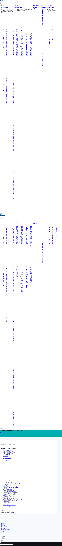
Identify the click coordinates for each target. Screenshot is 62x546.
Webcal (13, 512)
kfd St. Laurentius (27, 72)
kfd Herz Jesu (26, 50)
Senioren (52, 40)
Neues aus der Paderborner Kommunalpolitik (9, 505)
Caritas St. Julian (22, 67)
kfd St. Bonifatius (27, 53)
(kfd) (26, 46)
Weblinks (2, 531)
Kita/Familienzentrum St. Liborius (13, 153)
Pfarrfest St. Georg (5, 497)
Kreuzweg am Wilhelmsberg (7, 450)
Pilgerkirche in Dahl (31, 65)
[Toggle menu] (0, 3)
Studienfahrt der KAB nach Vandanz (8, 495)
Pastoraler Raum (4, 7)
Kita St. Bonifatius (13, 45)
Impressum (3, 536)
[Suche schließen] (0, 542)
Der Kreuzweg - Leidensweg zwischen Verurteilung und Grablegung (12, 477)
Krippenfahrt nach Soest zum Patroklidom (9, 452)
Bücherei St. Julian (22, 39)
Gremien (3, 50)
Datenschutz (3, 537)
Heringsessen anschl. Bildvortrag (7, 489)
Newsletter (3, 524)
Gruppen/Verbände (19, 7)
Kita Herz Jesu (13, 27)
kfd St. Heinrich (27, 65)
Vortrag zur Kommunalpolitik (7, 458)
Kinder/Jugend (17, 13)
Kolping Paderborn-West (31, 17)
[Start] (0, 432)
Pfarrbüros (3, 45)
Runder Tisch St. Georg (6, 475)
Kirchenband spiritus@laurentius (27, 27)
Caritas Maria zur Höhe (22, 48)
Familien (52, 30)
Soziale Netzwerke (4, 526)
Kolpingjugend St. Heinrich (17, 47)
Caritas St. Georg (22, 56)
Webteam (3, 89)
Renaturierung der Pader (6, 460)
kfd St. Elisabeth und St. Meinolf (27, 58)
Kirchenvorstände (3, 73)
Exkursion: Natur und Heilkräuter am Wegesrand (9, 493)
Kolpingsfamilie (31, 13)
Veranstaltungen (50, 7)
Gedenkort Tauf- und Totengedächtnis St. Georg (31, 57)
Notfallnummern (3, 528)
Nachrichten (43, 7)
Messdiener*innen (17, 56)
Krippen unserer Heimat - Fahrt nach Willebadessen (10, 481)
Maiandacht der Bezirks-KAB (7, 501)
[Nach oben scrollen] (0, 541)
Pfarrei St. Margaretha (6, 94)
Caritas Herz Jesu (22, 44)
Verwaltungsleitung (3, 38)
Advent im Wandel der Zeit (6, 454)
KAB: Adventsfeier (5, 456)
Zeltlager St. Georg (17, 61)
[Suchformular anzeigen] (1, 213)
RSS (9, 512)
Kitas (13, 15)
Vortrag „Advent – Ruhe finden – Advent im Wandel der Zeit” (11, 483)
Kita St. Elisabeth (13, 60)
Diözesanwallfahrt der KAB (6, 503)
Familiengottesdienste (56, 21)
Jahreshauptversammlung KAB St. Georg (8, 479)
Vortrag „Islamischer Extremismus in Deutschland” (10, 491)
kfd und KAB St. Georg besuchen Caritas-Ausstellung (10, 487)
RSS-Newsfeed (3, 525)
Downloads (3, 523)
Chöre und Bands (27, 13)
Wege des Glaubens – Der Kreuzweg (8, 507)
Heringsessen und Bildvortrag (7, 462)
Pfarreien (6, 16)
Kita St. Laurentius (13, 140)
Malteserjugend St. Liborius (17, 52)
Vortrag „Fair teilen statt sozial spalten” (8, 485)
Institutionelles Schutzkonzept (5, 529)
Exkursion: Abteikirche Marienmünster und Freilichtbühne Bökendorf (12, 499)
